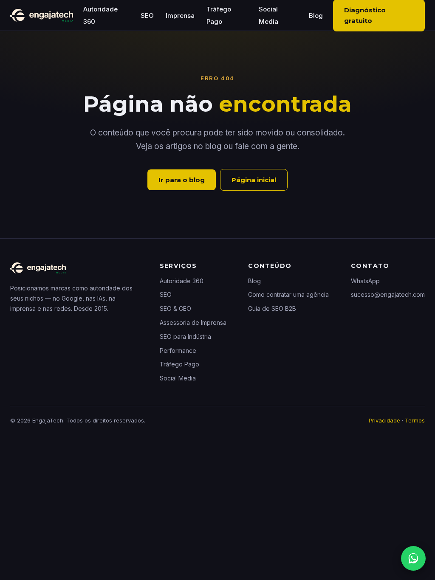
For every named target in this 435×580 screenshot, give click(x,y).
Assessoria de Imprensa (193, 322)
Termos (415, 420)
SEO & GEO (175, 308)
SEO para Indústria (185, 336)
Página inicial (254, 180)
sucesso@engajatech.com (388, 294)
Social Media (178, 378)
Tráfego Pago (179, 364)
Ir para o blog (181, 180)
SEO (147, 15)
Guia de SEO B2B (272, 308)
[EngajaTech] (41, 15)
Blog (316, 15)
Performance (178, 350)
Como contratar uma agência (288, 294)
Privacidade (384, 420)
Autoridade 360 (181, 280)
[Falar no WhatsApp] (413, 558)
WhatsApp (365, 280)
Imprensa (180, 15)
